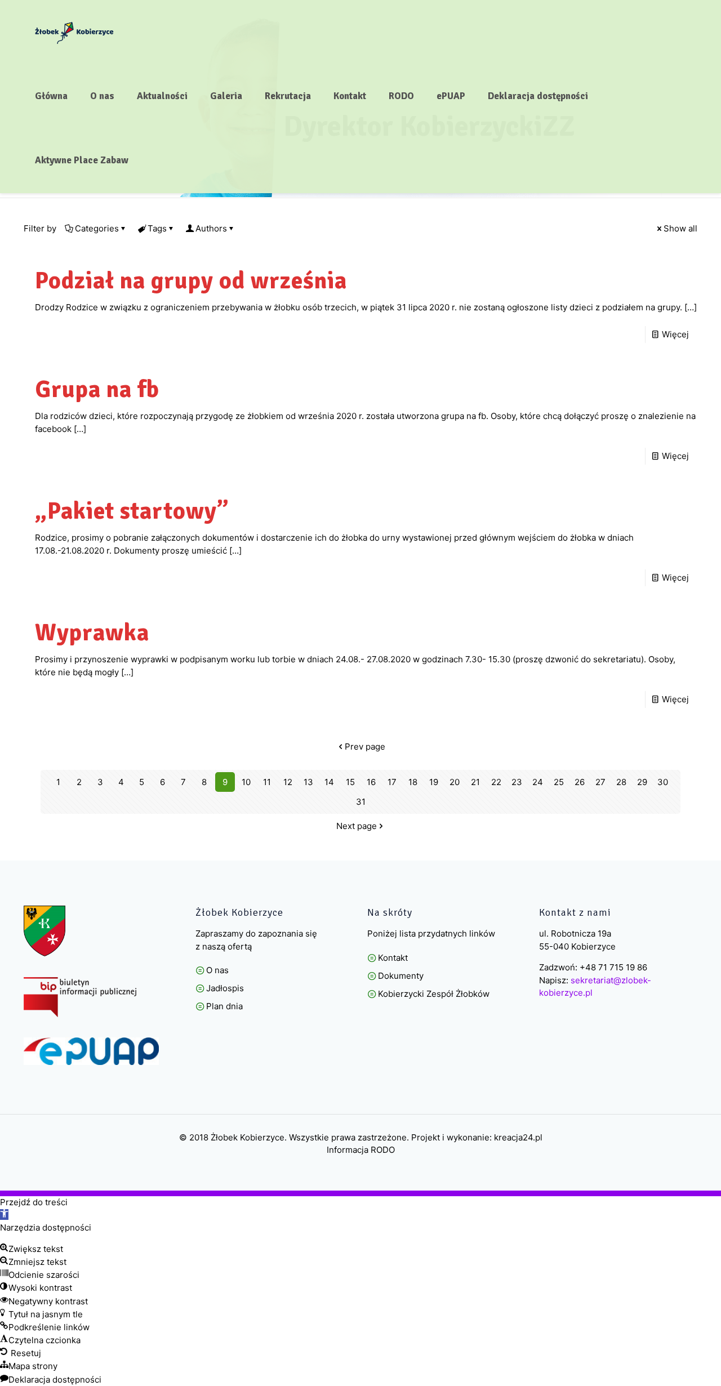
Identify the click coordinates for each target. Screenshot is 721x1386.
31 (361, 801)
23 (516, 782)
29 (642, 782)
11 (267, 782)
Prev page (365, 746)
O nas (217, 970)
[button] (4, 1214)
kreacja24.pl (518, 1137)
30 (662, 782)
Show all (680, 228)
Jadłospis (225, 988)
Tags (157, 228)
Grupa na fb (97, 389)
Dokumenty (401, 975)
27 (600, 782)
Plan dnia (224, 1006)
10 (246, 782)
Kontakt (393, 957)
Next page (356, 826)
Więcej (675, 334)
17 (392, 782)
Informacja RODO (361, 1149)
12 (287, 782)
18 (412, 782)
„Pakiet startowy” (132, 511)
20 (454, 782)
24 (537, 782)
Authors (211, 228)
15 (350, 782)
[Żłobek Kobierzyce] (74, 32)
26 (580, 782)
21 (475, 782)
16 (371, 782)
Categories (97, 228)
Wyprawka (92, 632)
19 (433, 782)
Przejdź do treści (34, 1202)
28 (621, 782)
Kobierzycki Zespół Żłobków (433, 993)
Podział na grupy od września (191, 280)
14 (329, 782)
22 (496, 782)
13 (308, 782)
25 (559, 782)
